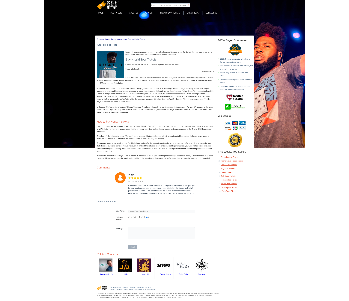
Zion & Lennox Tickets (229, 157)
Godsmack (202, 274)
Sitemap (148, 287)
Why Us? (149, 13)
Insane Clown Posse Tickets (232, 161)
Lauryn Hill (145, 274)
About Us (133, 13)
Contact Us (211, 13)
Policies (125, 287)
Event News (193, 13)
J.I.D (125, 274)
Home (100, 13)
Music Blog (117, 287)
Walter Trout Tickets (229, 184)
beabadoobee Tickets (229, 180)
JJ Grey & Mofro (164, 274)
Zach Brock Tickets (229, 191)
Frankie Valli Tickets (229, 165)
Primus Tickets (227, 172)
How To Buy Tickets (170, 13)
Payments (132, 287)
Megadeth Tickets (228, 169)
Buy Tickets (116, 13)
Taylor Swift (183, 274)
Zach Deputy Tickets (229, 188)
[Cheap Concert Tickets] (102, 289)
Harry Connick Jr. (106, 274)
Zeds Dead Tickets (228, 176)
